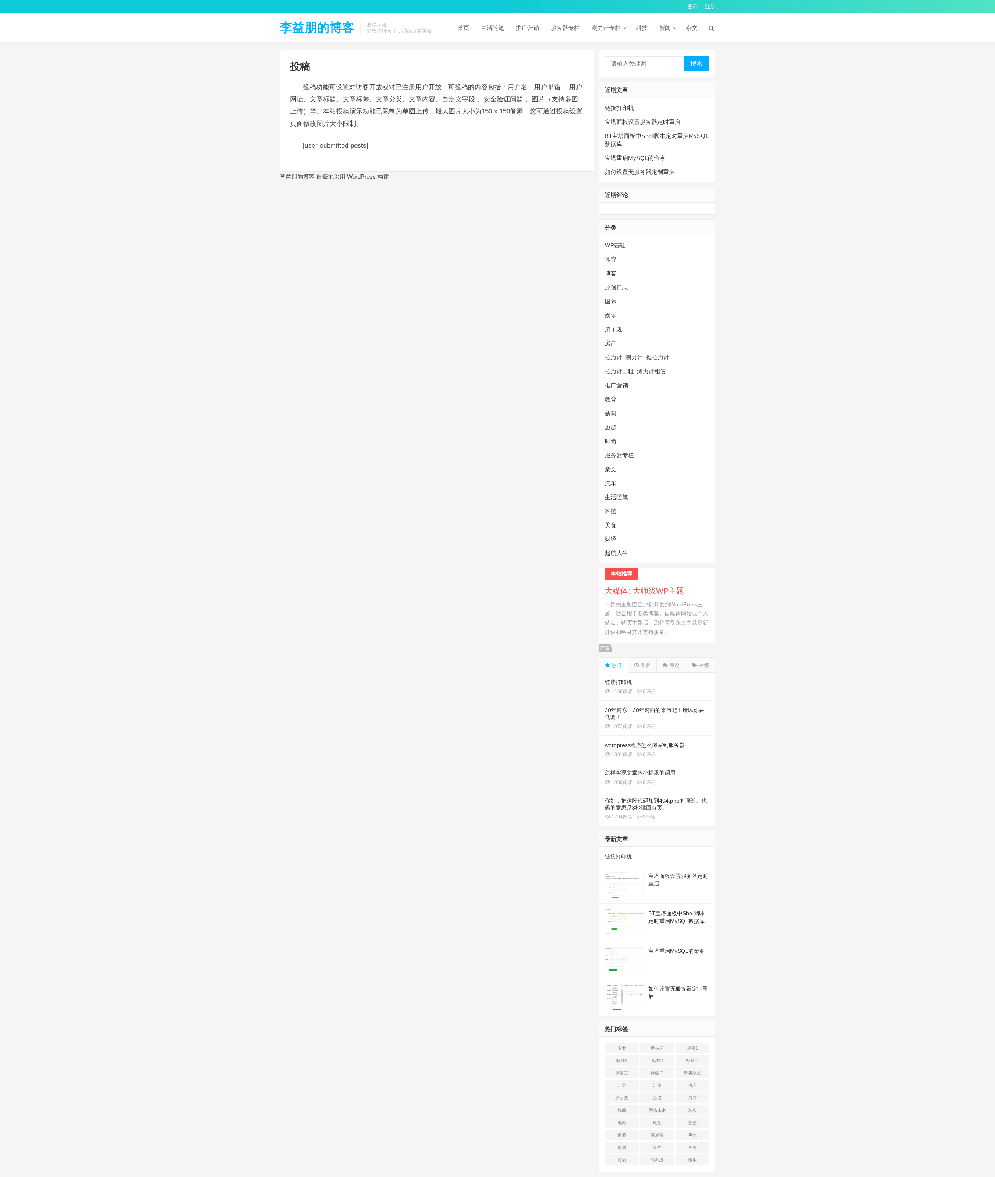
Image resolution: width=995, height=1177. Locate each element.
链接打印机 (619, 107)
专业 (622, 1048)
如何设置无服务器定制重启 (640, 172)
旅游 (610, 427)
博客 (610, 273)
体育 (610, 259)
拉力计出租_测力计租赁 (635, 371)
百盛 (622, 1135)
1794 (621, 817)
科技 (642, 27)
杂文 (692, 27)
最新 (644, 665)
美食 (610, 525)
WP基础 (615, 245)
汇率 (657, 1085)
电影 (622, 1122)
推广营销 (527, 27)
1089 (621, 782)
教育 (610, 399)
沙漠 (657, 1097)
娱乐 (610, 315)
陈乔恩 (657, 1160)
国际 (610, 301)
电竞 (657, 1122)
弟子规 (613, 329)
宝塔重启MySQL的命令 (635, 158)
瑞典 (692, 1110)
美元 (692, 1135)
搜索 (696, 63)
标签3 (657, 1060)
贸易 (622, 1160)
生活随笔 (492, 27)
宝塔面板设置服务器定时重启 (643, 121)
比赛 (622, 1085)
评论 (673, 665)
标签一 (692, 1060)
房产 (610, 343)
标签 (703, 665)
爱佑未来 (657, 1110)
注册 (710, 6)
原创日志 (616, 287)
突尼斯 (657, 1135)
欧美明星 (692, 1073)
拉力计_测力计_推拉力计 (637, 357)
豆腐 (692, 1147)
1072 (621, 726)
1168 (621, 691)
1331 (621, 754)
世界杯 (657, 1048)
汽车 (610, 483)
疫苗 (692, 1122)
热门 (615, 665)
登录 (693, 6)
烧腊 (622, 1110)
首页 (463, 27)
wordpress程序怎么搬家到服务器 (645, 745)
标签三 (621, 1073)
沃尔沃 (621, 1097)
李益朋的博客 (317, 28)
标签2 (621, 1060)
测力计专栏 (606, 27)
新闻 (665, 27)
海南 (692, 1097)
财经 (610, 539)
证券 (657, 1147)
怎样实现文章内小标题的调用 (640, 773)
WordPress (361, 176)
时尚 (610, 441)
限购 (692, 1160)
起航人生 (616, 553)
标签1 (692, 1048)
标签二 (657, 1073)
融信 (622, 1147)
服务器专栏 (565, 27)
